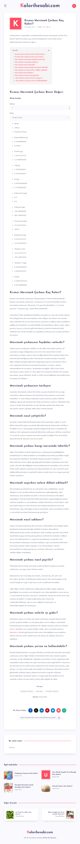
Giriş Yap (12, 747)
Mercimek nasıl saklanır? (24, 73)
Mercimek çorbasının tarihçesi (26, 62)
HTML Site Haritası (49, 838)
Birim (12, 113)
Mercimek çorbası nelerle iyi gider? (29, 78)
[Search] (74, 6)
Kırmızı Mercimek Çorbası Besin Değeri (30, 54)
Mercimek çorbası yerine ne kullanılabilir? (31, 81)
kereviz (13, 632)
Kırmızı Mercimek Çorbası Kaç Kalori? (29, 57)
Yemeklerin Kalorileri (52, 691)
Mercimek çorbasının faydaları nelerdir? (30, 59)
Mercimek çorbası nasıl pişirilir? (27, 75)
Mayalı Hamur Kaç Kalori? (62, 786)
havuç (21, 632)
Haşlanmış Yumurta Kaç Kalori (26, 773)
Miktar (12, 104)
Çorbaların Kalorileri (27, 691)
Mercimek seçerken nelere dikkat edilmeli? (31, 70)
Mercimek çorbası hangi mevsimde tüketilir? (31, 67)
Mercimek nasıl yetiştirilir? (25, 65)
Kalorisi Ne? (43, 697)
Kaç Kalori (40, 691)
